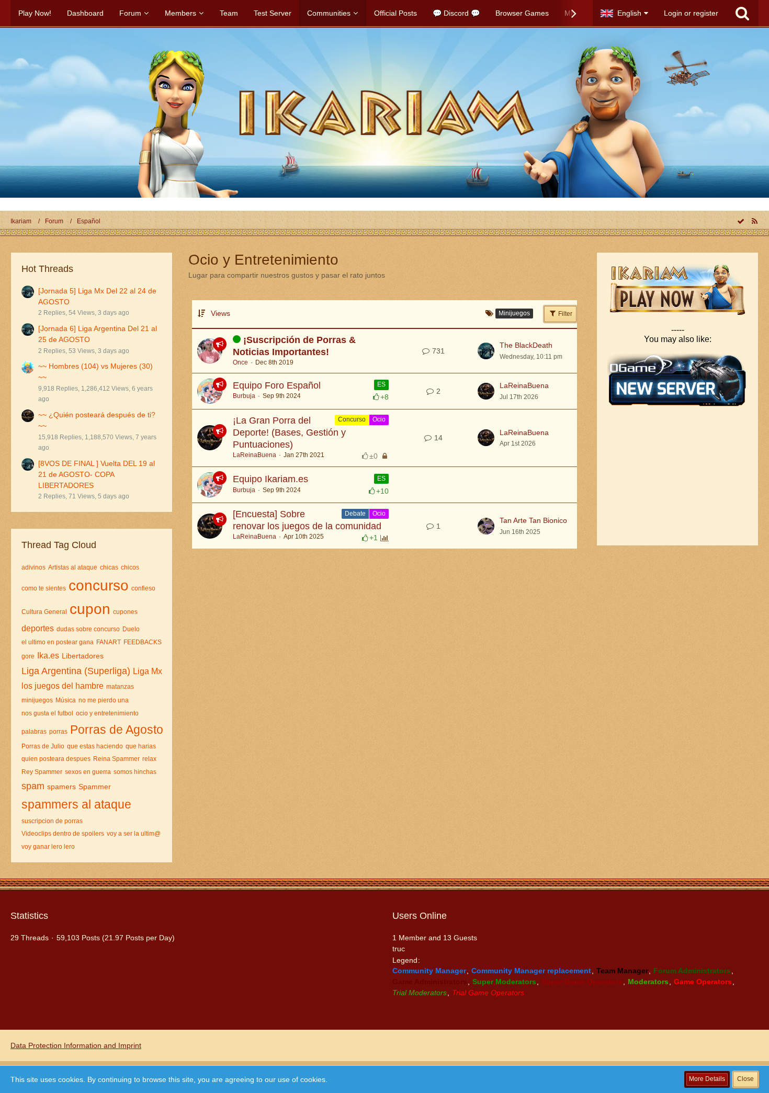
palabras (34, 731)
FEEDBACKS (142, 642)
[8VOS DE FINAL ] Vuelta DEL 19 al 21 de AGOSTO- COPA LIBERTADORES (96, 474)
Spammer (94, 786)
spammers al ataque (76, 804)
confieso (143, 588)
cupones (125, 612)
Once (240, 362)
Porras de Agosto (116, 729)
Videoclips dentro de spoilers (62, 833)
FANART (108, 642)
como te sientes (43, 588)
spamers (61, 786)
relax (149, 758)
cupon (90, 609)
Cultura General (44, 612)
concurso (99, 585)
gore (28, 656)
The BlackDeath (526, 345)
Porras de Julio (42, 746)
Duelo (131, 629)
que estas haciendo (95, 746)
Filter (564, 313)
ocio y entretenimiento (107, 713)
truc (398, 948)
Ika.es (48, 655)
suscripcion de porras (52, 821)
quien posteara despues (56, 758)
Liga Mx (147, 671)
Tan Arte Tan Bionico (533, 520)
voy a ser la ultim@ (134, 833)
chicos (130, 567)
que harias (141, 746)
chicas (109, 567)
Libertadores (83, 656)
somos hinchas (135, 772)
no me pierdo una (103, 700)
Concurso (352, 419)
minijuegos (37, 700)
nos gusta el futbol (47, 713)
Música (65, 700)
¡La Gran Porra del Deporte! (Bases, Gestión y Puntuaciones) (289, 432)
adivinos (33, 567)
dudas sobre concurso (88, 629)
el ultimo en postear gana (57, 642)
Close (745, 1079)
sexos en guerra (88, 772)
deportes (37, 628)
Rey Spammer (41, 772)
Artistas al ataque (72, 567)
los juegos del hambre (62, 685)
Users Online (419, 915)
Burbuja (244, 396)
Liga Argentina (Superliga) (75, 671)
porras (58, 731)
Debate (355, 513)
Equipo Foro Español (277, 385)
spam (32, 786)
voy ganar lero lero (48, 846)
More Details (707, 1079)
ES (381, 384)
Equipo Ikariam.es (270, 479)
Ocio (379, 419)
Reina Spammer (116, 758)
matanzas (120, 686)
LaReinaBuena (524, 385)
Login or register (691, 13)
